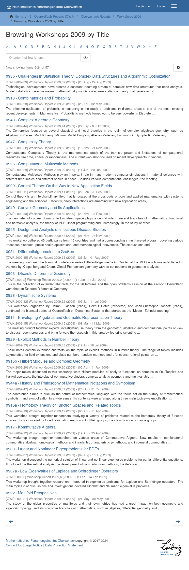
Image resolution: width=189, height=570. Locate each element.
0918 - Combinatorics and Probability (38, 98)
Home (19, 16)
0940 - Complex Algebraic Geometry (37, 120)
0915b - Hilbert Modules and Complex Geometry (48, 361)
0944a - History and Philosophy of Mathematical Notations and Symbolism (70, 383)
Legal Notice (33, 545)
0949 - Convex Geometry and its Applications (45, 207)
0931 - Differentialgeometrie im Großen (40, 251)
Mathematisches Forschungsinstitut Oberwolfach (41, 540)
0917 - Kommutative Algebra (31, 427)
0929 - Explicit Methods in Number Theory (42, 339)
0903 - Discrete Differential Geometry (38, 273)
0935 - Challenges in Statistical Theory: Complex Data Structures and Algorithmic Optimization (88, 76)
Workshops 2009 (129, 16)
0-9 (8, 46)
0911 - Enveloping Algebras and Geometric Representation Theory (64, 317)
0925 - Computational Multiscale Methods (42, 164)
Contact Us (14, 545)
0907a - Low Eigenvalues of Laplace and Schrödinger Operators (62, 471)
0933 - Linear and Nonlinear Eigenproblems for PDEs (52, 449)
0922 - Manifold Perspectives (31, 493)
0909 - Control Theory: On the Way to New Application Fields (59, 185)
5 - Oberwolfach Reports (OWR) (52, 16)
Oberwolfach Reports (96, 16)
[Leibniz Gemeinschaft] (169, 547)
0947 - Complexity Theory (28, 141)
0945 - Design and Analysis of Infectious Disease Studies (56, 229)
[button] (143, 6)
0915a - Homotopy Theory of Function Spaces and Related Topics (63, 405)
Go (85, 57)
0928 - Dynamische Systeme (31, 295)
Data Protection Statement (64, 545)
